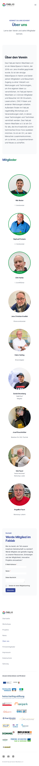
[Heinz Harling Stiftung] (13, 697)
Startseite (6, 618)
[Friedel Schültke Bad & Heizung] (21, 740)
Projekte (5, 630)
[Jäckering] (27, 718)
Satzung (5, 664)
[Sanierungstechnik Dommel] (8, 732)
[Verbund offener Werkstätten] (8, 711)
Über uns (5, 641)
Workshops (6, 624)
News (4, 635)
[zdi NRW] (7, 704)
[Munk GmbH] (25, 732)
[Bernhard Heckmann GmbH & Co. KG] (6, 747)
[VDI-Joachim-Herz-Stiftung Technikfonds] (15, 725)
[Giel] (22, 711)
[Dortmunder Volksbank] (9, 689)
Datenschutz (7, 658)
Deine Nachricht (11, 577)
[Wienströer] (5, 740)
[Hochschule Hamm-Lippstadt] (21, 689)
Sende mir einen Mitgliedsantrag (19, 585)
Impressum (6, 652)
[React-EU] (11, 682)
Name (8, 571)
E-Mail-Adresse (11, 564)
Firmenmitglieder (8, 647)
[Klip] (6, 725)
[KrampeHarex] (25, 725)
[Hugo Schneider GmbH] (9, 718)
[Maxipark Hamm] (21, 704)
